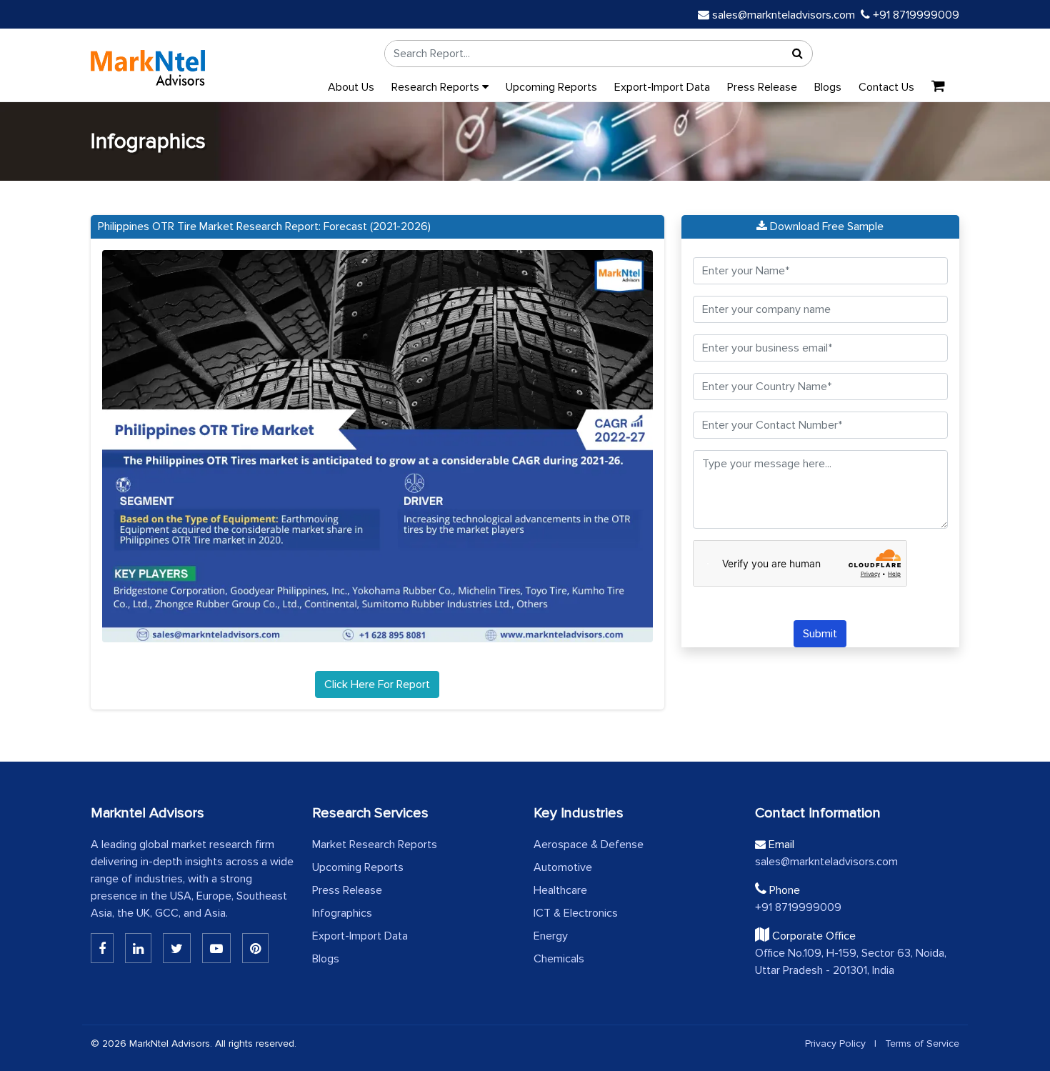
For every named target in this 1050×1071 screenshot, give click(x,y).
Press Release (762, 87)
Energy (551, 936)
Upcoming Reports (551, 87)
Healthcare (560, 890)
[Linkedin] (102, 948)
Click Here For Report (377, 684)
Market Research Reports (374, 844)
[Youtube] (216, 948)
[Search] (798, 53)
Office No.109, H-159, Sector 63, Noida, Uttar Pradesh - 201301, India (850, 961)
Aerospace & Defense (589, 844)
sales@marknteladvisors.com (783, 15)
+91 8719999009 (914, 15)
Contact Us (886, 87)
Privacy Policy (835, 1043)
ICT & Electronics (576, 913)
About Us (351, 87)
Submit (820, 634)
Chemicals (559, 959)
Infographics (342, 913)
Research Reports (436, 87)
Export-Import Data (662, 87)
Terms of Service (922, 1043)
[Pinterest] (255, 948)
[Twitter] (177, 948)
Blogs (827, 87)
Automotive (563, 867)
